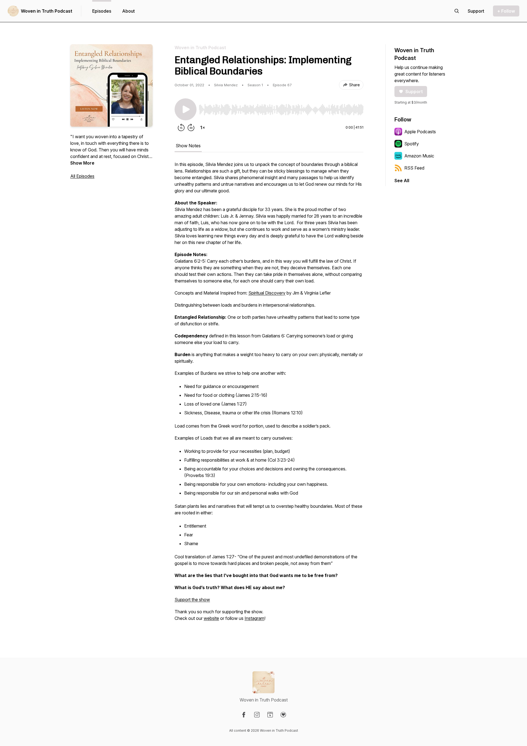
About (128, 11)
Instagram (254, 618)
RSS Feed (414, 168)
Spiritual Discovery (266, 293)
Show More (82, 163)
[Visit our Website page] (270, 714)
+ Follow (506, 11)
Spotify (411, 143)
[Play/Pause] (186, 109)
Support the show (192, 599)
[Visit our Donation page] (283, 714)
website (211, 618)
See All (401, 180)
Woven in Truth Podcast (46, 11)
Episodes (101, 11)
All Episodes (82, 176)
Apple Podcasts (420, 131)
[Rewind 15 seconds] (181, 127)
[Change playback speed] (202, 127)
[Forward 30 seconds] (191, 127)
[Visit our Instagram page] (257, 714)
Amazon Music (419, 156)
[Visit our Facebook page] (243, 714)
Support (414, 91)
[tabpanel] (269, 394)
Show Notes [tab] (188, 145)
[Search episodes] (457, 11)
